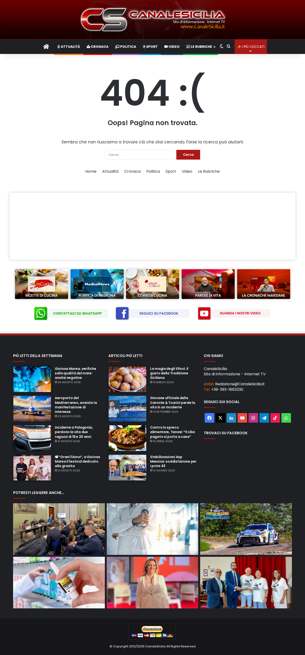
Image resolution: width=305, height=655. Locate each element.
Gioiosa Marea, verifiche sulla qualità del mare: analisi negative (75, 373)
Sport (151, 46)
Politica (127, 46)
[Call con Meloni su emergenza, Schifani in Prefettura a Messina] (59, 529)
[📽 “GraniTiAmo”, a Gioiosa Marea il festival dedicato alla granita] (32, 468)
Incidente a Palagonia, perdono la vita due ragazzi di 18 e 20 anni (74, 432)
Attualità (70, 46)
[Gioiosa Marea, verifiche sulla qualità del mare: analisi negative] (32, 379)
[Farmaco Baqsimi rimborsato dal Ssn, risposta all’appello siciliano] (59, 582)
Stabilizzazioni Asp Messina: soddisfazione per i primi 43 (173, 461)
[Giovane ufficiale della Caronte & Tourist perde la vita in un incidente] (127, 409)
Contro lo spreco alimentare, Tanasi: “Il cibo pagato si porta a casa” (172, 432)
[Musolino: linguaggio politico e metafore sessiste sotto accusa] (152, 582)
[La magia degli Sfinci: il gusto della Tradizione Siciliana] (127, 379)
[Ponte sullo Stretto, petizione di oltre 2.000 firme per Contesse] (246, 582)
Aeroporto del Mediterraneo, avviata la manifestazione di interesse (76, 405)
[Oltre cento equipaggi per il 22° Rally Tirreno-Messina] (246, 529)
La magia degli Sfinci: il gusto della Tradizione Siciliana (169, 373)
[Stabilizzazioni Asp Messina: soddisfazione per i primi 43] (127, 468)
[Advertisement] (152, 226)
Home (91, 171)
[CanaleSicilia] (152, 19)
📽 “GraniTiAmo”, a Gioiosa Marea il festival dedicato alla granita (77, 461)
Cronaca (99, 46)
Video (174, 46)
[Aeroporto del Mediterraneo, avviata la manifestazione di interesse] (32, 409)
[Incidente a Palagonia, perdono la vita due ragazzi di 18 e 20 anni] (32, 438)
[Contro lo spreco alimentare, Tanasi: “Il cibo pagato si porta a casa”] (127, 438)
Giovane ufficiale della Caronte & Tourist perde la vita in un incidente (172, 402)
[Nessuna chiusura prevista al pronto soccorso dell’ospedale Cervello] (152, 529)
